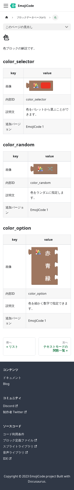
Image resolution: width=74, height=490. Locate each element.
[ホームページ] (6, 17)
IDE (5, 458)
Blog (6, 384)
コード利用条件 (13, 434)
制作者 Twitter (13, 412)
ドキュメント (12, 378)
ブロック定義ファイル (18, 440)
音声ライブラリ (13, 452)
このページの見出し (19, 27)
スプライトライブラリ (18, 446)
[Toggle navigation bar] (6, 6)
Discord (8, 406)
